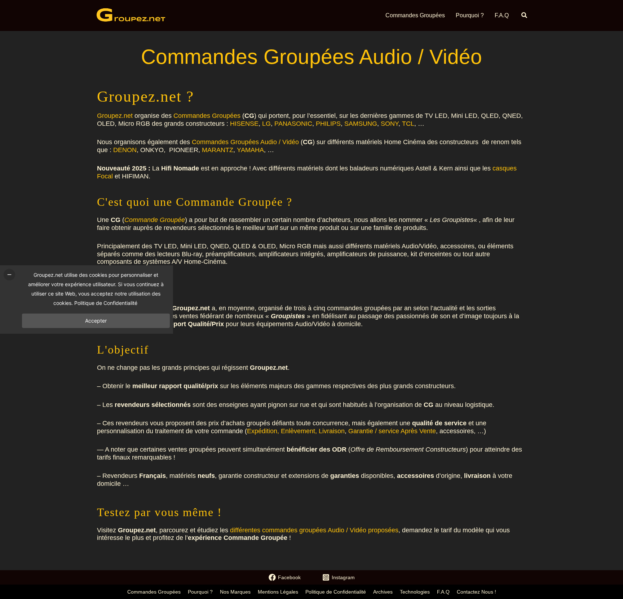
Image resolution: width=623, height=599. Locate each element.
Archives (383, 592)
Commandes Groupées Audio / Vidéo (245, 142)
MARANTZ (217, 150)
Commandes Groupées (206, 115)
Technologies (415, 592)
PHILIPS (328, 123)
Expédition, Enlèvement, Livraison (296, 431)
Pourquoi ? (200, 592)
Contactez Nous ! (476, 592)
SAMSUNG (360, 123)
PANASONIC (293, 123)
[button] (524, 15)
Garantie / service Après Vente (392, 431)
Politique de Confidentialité (335, 592)
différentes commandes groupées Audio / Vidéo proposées (314, 530)
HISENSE (244, 123)
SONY (389, 123)
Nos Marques (235, 592)
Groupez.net (115, 115)
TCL (408, 123)
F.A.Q (443, 592)
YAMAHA (250, 150)
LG (266, 123)
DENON (125, 150)
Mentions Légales (278, 592)
